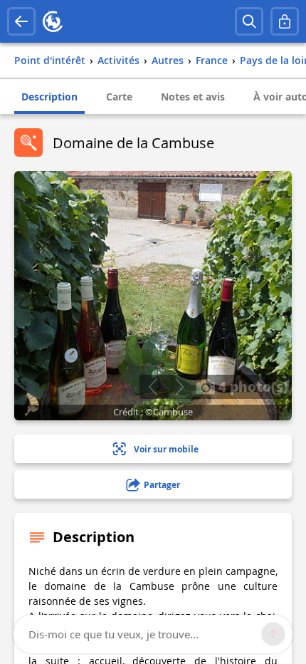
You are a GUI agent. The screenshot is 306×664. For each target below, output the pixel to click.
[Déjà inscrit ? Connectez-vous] (284, 21)
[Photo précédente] (152, 387)
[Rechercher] (249, 21)
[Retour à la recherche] (21, 21)
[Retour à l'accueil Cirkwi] (53, 21)
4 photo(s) (251, 386)
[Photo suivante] (179, 387)
